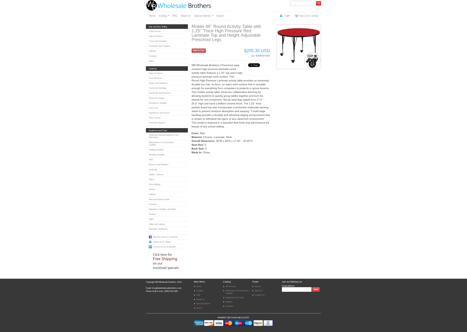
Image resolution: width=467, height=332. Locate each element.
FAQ (174, 15)
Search (220, 15)
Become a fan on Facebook (165, 237)
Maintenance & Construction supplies (161, 143)
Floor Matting (154, 184)
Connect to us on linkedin (164, 247)
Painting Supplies (156, 150)
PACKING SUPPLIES (158, 229)
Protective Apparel (157, 123)
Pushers (152, 214)
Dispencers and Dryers (159, 113)
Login (287, 15)
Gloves (152, 189)
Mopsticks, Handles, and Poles (162, 209)
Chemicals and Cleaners (160, 46)
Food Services (155, 78)
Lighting (152, 51)
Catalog (163, 15)
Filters (151, 61)
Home (152, 15)
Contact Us (260, 295)
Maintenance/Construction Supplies (237, 291)
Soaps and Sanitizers (158, 83)
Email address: (288, 286)
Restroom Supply (156, 98)
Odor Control (154, 118)
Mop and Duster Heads (159, 199)
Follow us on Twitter (162, 242)
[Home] (178, 9)
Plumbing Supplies (157, 154)
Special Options (202, 15)
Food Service (155, 31)
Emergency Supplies (158, 103)
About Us (186, 15)
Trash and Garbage (157, 41)
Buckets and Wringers (159, 164)
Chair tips (153, 169)
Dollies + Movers (156, 174)
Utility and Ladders (157, 224)
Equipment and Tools (234, 297)
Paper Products (156, 36)
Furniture (153, 56)
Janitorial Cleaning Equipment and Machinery (164, 136)
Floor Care (153, 108)
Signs (151, 219)
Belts (151, 159)
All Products (230, 286)
